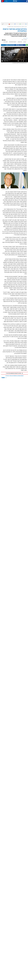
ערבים (24, 41)
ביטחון (22, 26)
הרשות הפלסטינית (11, 41)
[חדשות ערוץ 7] (14, 1)
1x (25, 61)
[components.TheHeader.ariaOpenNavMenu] (23, 1)
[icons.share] (2, 1)
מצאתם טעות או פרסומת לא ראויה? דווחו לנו (13, 375)
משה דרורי (4, 41)
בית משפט (19, 41)
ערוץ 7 (25, 26)
